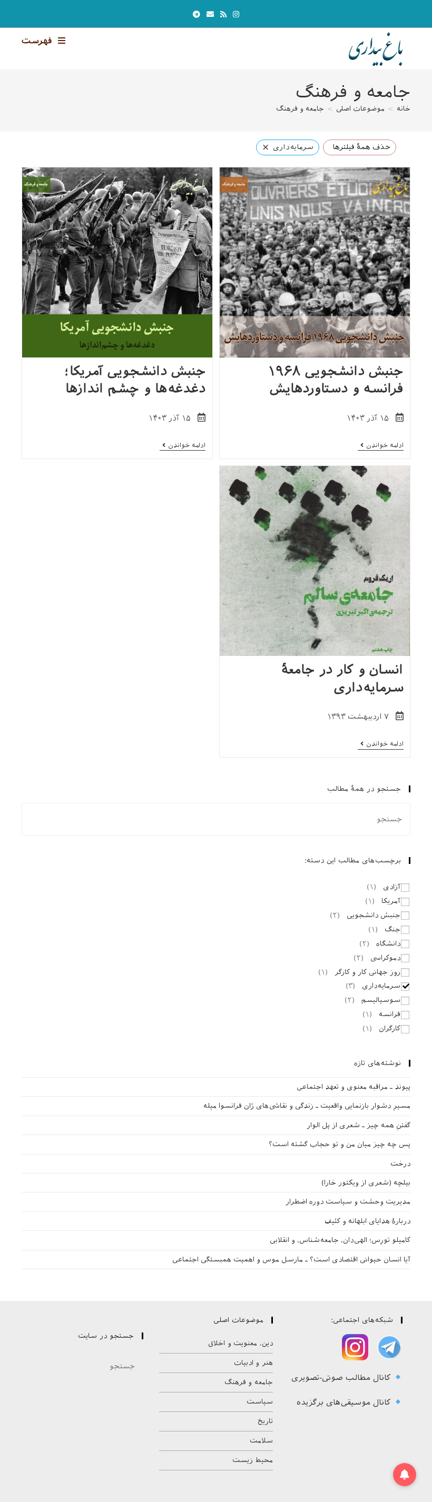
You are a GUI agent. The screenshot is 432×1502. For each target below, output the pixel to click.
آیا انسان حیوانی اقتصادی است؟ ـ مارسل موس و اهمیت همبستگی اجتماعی (291, 1260)
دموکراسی (385, 958)
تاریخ (265, 1421)
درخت (400, 1164)
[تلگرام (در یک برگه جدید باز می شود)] (196, 14)
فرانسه (389, 1014)
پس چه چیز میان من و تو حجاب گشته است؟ (339, 1144)
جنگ (392, 929)
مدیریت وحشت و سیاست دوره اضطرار (348, 1202)
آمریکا (390, 901)
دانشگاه (388, 944)
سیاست (260, 1402)
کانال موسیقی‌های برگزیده (345, 1402)
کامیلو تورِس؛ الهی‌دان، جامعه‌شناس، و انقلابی (340, 1240)
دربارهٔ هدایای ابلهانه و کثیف (367, 1221)
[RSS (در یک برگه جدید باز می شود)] (223, 14)
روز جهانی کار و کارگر (367, 972)
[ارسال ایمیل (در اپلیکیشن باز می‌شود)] (210, 14)
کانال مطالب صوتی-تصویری (342, 1377)
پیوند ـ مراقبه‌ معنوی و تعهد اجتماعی (353, 1087)
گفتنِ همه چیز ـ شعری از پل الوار (358, 1125)
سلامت (261, 1441)
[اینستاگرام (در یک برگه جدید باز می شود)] (236, 14)
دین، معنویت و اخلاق (240, 1343)
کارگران (389, 1028)
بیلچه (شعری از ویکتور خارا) (365, 1183)
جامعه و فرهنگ (300, 109)
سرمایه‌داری (381, 986)
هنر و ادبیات (253, 1363)
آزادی (391, 887)
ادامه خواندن (381, 446)
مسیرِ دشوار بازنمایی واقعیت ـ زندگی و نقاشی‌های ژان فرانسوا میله (306, 1106)
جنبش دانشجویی (373, 915)
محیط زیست (252, 1460)
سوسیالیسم (380, 1000)
